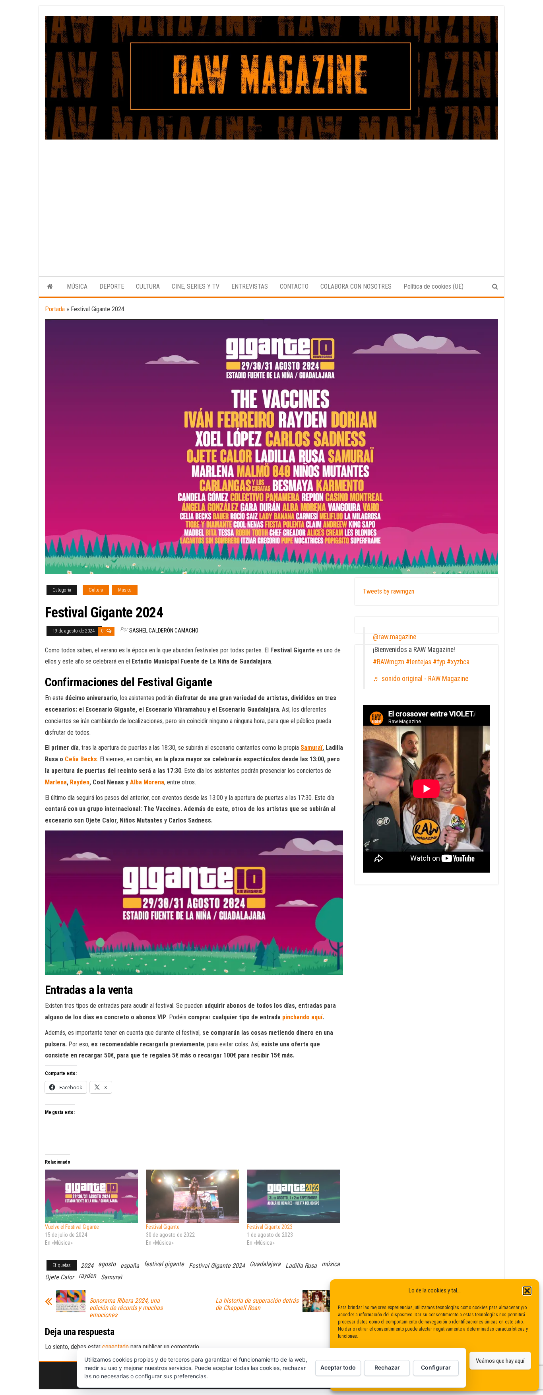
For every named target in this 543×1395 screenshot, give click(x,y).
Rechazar (387, 1367)
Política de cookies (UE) (433, 286)
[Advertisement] (271, 199)
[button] (527, 1291)
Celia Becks (81, 759)
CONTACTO (294, 286)
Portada (55, 309)
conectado (115, 1346)
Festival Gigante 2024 (217, 1265)
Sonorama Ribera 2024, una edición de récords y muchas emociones (126, 1308)
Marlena (56, 782)
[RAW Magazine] (50, 287)
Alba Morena (147, 782)
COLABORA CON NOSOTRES (356, 286)
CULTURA (148, 286)
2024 (87, 1265)
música (331, 1264)
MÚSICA (77, 286)
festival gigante (164, 1264)
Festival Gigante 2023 (269, 1227)
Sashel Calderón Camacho (163, 630)
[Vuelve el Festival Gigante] (91, 1196)
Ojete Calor (59, 1277)
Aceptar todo (338, 1367)
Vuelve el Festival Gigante (72, 1227)
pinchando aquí (302, 1017)
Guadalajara (265, 1264)
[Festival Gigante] (192, 1196)
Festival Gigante (163, 1227)
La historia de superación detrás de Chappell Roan (257, 1304)
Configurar (436, 1367)
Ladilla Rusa (301, 1265)
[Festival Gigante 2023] (293, 1196)
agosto (107, 1264)
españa (129, 1265)
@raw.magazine (394, 637)
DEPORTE (111, 286)
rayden (87, 1275)
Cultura (96, 590)
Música (125, 590)
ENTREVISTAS (249, 286)
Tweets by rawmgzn (388, 591)
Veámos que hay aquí (500, 1360)
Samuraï (311, 747)
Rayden (79, 782)
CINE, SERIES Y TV (195, 286)
